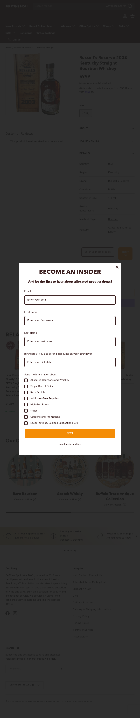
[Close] (117, 267)
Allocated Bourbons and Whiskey (49, 380)
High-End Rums (39, 404)
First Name (30, 312)
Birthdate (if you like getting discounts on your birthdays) (58, 354)
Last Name (30, 333)
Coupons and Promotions (45, 417)
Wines (34, 410)
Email (27, 291)
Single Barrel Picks (41, 386)
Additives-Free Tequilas (44, 398)
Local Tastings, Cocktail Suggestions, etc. (54, 423)
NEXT (70, 433)
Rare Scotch (37, 392)
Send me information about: (40, 374)
